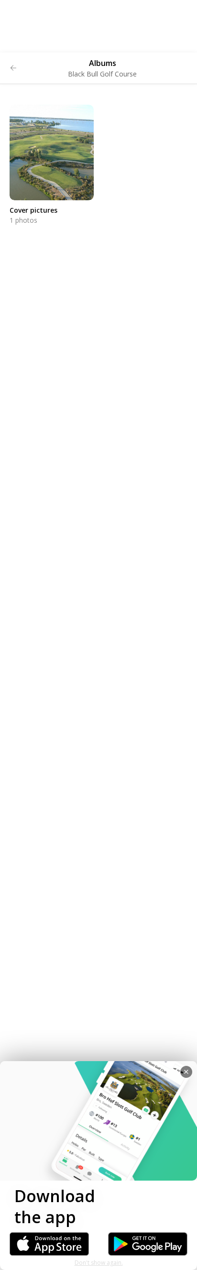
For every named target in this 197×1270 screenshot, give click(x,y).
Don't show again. (99, 1263)
